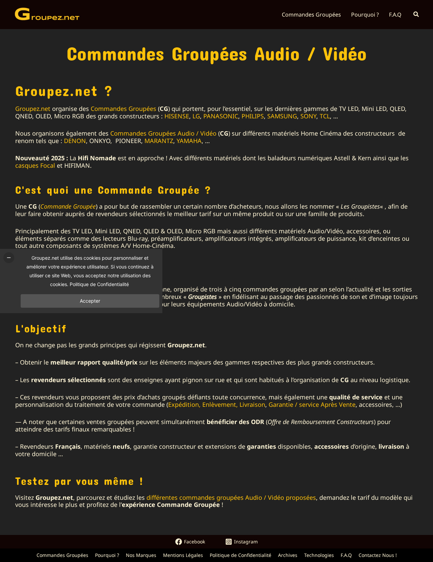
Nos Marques (141, 555)
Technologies (319, 555)
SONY (308, 116)
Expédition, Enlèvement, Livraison (216, 404)
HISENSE (176, 116)
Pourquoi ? (107, 555)
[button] (416, 14)
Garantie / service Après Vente (312, 404)
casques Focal (35, 165)
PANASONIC (220, 116)
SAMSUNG (282, 116)
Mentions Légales (183, 555)
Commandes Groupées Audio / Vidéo (163, 133)
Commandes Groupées (123, 108)
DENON (75, 141)
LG (196, 116)
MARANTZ (158, 141)
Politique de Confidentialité (240, 555)
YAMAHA (189, 141)
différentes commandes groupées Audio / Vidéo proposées (231, 497)
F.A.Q (346, 555)
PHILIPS (253, 116)
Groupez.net (32, 108)
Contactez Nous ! (378, 555)
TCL (325, 116)
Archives (287, 555)
